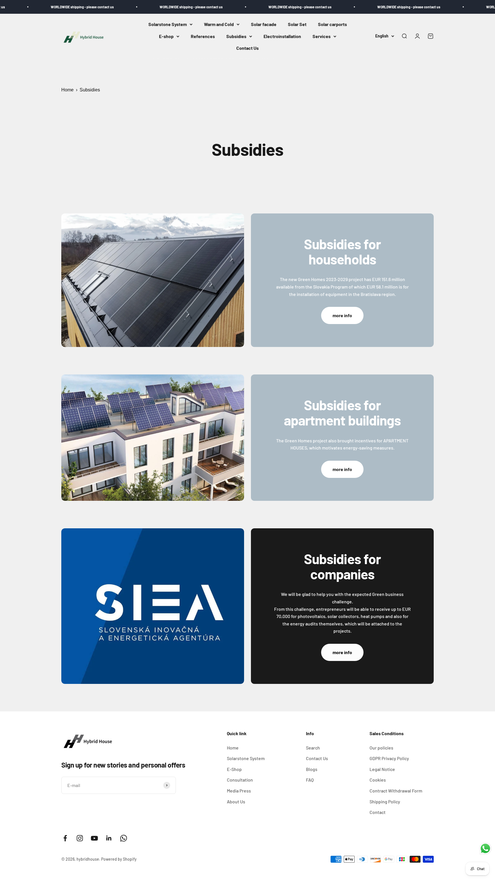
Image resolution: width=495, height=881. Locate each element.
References (203, 36)
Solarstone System (167, 24)
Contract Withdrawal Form (396, 790)
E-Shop (234, 769)
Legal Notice (382, 769)
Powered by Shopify (119, 859)
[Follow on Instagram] (80, 838)
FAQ (310, 779)
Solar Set (297, 24)
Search (313, 747)
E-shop (166, 36)
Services (322, 36)
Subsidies (236, 36)
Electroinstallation (282, 36)
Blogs (311, 769)
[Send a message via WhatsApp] (485, 848)
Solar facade (263, 24)
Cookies (378, 779)
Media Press (239, 790)
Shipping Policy (385, 801)
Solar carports (332, 24)
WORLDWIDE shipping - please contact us (51, 7)
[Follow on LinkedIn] (109, 838)
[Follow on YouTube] (94, 838)
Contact (378, 812)
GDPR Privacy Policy (389, 758)
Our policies (381, 747)
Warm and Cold (219, 24)
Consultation (240, 779)
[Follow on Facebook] (65, 838)
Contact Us (247, 48)
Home (67, 89)
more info (342, 315)
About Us (236, 801)
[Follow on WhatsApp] (123, 838)
